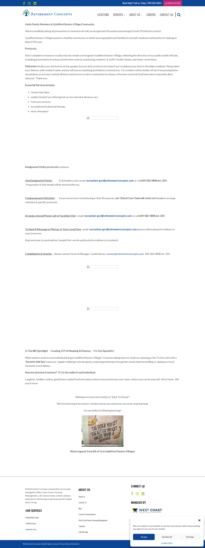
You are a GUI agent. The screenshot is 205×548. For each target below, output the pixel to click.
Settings (190, 537)
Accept (144, 537)
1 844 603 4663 (153, 3)
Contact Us (166, 15)
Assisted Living (31, 523)
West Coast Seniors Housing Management (93, 520)
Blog (80, 508)
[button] (199, 520)
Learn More (172, 3)
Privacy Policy (65, 544)
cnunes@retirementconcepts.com (125, 253)
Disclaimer (75, 544)
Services (118, 15)
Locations (103, 15)
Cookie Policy (167, 543)
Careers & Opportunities (87, 514)
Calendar (82, 526)
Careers (151, 15)
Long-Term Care (31, 529)
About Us (135, 15)
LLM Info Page (83, 531)
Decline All (167, 537)
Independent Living (32, 517)
